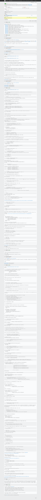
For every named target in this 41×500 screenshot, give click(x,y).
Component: (6, 7)
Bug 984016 (7, 3)
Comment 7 (7, 250)
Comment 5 (7, 88)
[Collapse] (36, 22)
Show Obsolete (6, 19)
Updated (6, 35)
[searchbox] (15, 0)
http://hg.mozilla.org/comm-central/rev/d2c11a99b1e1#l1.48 (11, 458)
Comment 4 (7, 81)
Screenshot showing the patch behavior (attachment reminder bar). (11, 15)
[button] (35, 0)
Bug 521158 (26, 452)
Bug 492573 (6, 27)
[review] (18, 89)
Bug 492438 (6, 25)
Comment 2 (7, 48)
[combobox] (15, 0)
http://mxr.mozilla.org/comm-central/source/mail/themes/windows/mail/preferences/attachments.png (16, 476)
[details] (13, 89)
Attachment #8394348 (6, 86)
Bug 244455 (30, 4)
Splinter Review (35, 17)
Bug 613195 (6, 33)
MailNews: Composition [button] (10, 7)
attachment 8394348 (9, 89)
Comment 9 (7, 265)
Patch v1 (5, 17)
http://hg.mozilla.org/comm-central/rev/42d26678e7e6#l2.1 (11, 453)
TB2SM (6, 36)
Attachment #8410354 (6, 263)
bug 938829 (29, 41)
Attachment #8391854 (6, 46)
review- (30, 17)
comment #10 (12, 486)
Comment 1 (7, 38)
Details (31, 15)
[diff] (15, 89)
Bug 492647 (6, 28)
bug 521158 (26, 41)
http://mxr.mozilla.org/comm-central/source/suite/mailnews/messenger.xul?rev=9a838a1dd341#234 (19, 213)
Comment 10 (7, 479)
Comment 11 (7, 485)
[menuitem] (24, 0)
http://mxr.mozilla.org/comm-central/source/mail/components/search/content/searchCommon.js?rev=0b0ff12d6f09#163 (18, 200)
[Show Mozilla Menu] (4, 0)
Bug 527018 (6, 32)
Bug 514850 (6, 30)
